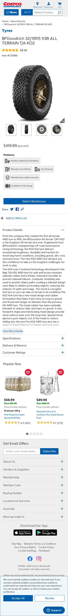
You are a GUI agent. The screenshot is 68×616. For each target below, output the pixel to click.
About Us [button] (9, 461)
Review (49, 598)
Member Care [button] (12, 485)
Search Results (18, 21)
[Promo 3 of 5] (34, 434)
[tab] (34, 461)
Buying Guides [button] (12, 493)
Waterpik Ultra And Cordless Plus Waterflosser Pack (50, 414)
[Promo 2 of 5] (30, 434)
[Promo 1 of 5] (27, 434)
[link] (12, 209)
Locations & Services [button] (16, 501)
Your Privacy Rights (25, 547)
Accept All (18, 598)
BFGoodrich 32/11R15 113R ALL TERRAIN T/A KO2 (28, 24)
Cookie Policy (46, 547)
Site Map (17, 543)
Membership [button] (11, 477)
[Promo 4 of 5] (37, 434)
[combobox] (26, 12)
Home (5, 21)
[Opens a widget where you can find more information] (54, 610)
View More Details (13, 331)
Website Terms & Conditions (40, 543)
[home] (12, 4)
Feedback (44, 550)
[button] (60, 12)
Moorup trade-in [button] (13, 517)
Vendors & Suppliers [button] (16, 469)
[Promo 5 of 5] (41, 434)
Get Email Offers (15, 443)
